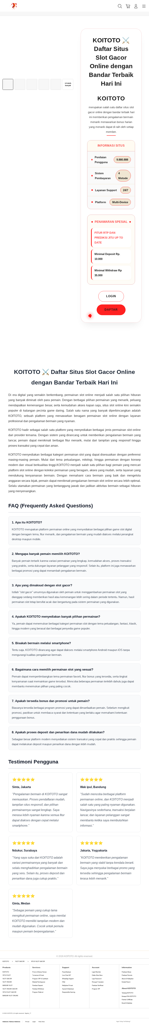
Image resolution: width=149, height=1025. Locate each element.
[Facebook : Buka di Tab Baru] (133, 1021)
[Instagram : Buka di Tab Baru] (141, 1021)
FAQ (63, 982)
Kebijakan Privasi (67, 985)
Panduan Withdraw (38, 989)
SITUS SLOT (7, 975)
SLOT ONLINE (7, 982)
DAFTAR (111, 309)
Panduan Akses (126, 972)
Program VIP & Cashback (40, 979)
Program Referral (37, 992)
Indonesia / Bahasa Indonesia (11, 1021)
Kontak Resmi (126, 982)
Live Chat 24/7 (66, 975)
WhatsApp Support (68, 979)
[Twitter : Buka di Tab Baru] (137, 1021)
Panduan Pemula (127, 975)
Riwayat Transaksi (98, 982)
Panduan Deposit (37, 985)
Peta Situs (42, 1021)
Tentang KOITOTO (127, 993)
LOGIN (111, 296)
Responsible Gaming (68, 992)
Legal (34, 1021)
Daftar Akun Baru (97, 975)
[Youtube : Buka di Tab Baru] (145, 1021)
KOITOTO (6, 972)
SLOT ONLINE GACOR (10, 989)
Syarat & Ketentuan (68, 989)
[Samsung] (11, 6)
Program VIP (96, 989)
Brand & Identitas (127, 1003)
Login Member (96, 972)
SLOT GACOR (7, 979)
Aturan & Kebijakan (127, 979)
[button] (128, 6)
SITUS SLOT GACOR (9, 992)
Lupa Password (96, 979)
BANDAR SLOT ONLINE (10, 995)
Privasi (27, 1021)
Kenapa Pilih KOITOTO (129, 996)
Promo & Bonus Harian (39, 972)
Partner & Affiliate (127, 999)
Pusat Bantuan (66, 972)
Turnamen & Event (38, 975)
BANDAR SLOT (8, 985)
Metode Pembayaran (38, 982)
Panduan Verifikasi (97, 985)
